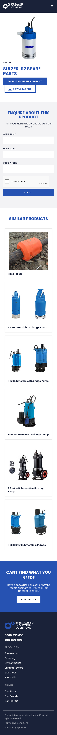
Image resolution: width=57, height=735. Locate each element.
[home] (17, 6)
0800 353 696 (14, 635)
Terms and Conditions (16, 722)
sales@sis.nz (13, 639)
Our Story (10, 691)
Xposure (21, 727)
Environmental (13, 663)
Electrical (10, 672)
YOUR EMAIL (9, 148)
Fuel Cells (10, 677)
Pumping (10, 658)
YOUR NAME (9, 134)
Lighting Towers (14, 667)
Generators (12, 653)
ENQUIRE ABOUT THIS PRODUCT (25, 81)
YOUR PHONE (10, 162)
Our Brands (11, 696)
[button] (51, 6)
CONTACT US (28, 599)
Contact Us (11, 701)
